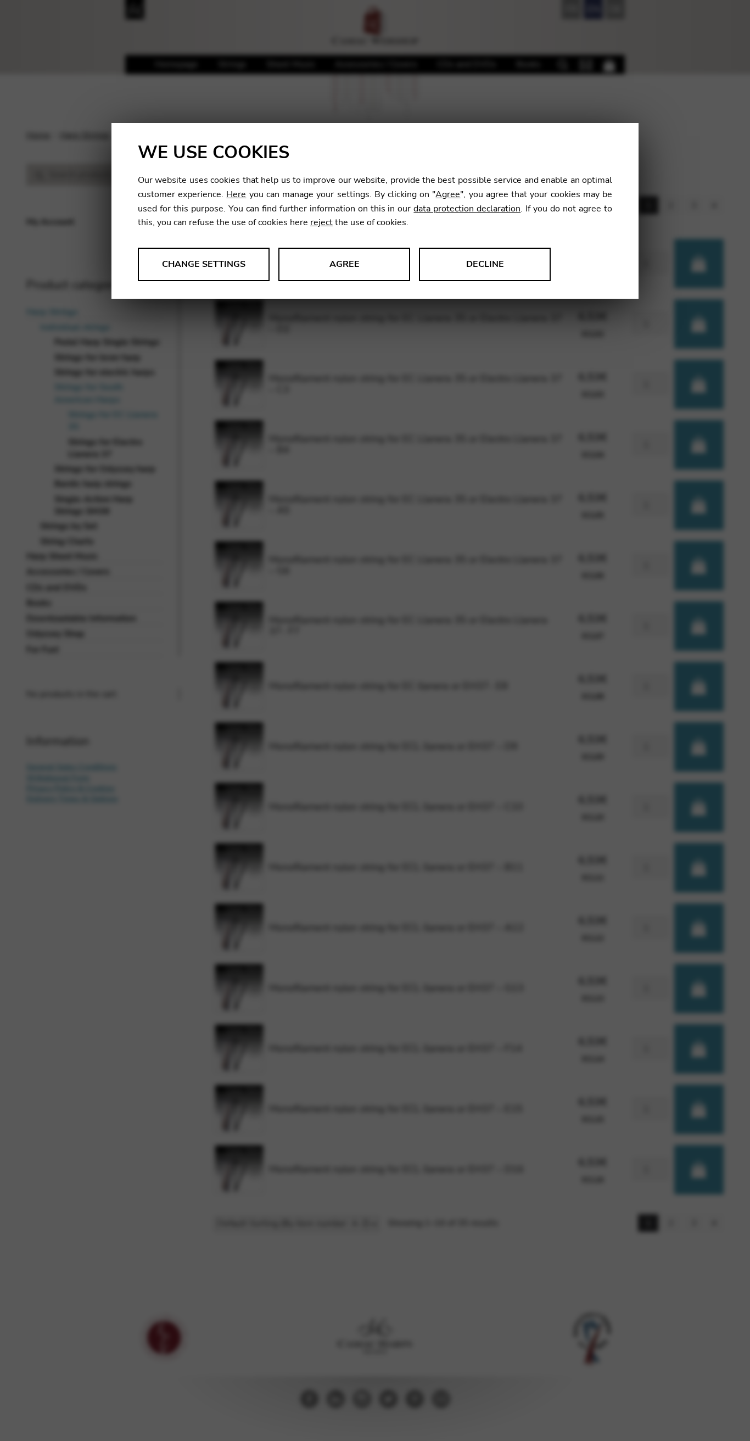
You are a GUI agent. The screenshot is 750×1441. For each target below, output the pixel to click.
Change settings (203, 264)
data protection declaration (466, 209)
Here (236, 194)
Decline (485, 264)
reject (321, 222)
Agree (447, 194)
